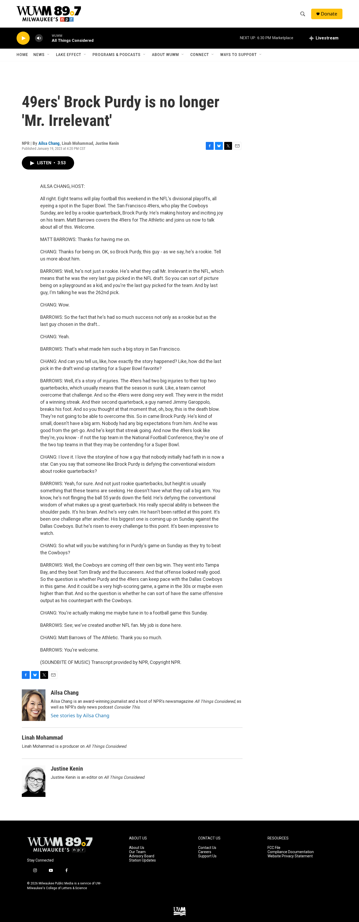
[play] (23, 38)
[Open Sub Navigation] (49, 55)
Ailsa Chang (49, 143)
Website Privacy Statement (290, 856)
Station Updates (142, 860)
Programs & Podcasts (117, 55)
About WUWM (165, 55)
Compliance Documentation (291, 852)
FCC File (274, 848)
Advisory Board (141, 856)
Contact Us (207, 848)
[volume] (38, 38)
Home (22, 55)
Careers (204, 852)
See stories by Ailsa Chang (80, 715)
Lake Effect (68, 55)
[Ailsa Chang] (33, 705)
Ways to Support (238, 55)
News (39, 55)
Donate (329, 14)
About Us (136, 848)
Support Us (207, 856)
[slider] (47, 38)
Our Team (137, 852)
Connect (199, 55)
